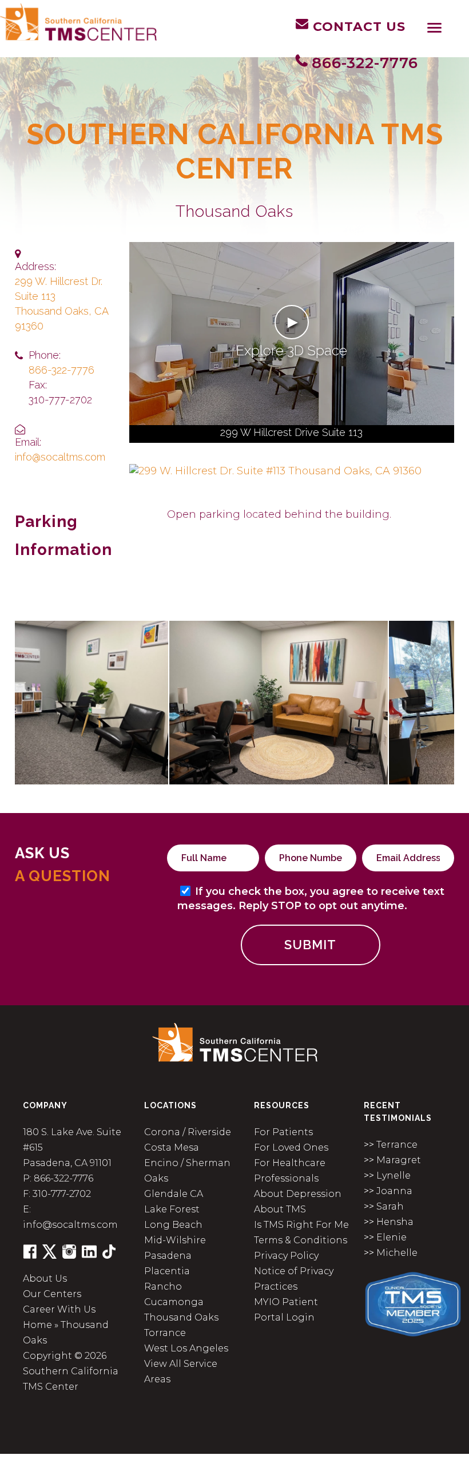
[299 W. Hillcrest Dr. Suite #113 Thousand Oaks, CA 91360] (275, 470)
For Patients (283, 1132)
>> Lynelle (387, 1175)
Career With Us (59, 1309)
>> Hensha (389, 1221)
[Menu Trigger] (434, 27)
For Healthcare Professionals (289, 1170)
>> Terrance (391, 1144)
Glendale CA (173, 1193)
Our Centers (52, 1293)
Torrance (165, 1332)
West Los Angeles (186, 1348)
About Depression (297, 1193)
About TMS (280, 1209)
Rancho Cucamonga (174, 1294)
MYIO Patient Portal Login (286, 1310)
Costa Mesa (171, 1147)
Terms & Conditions (300, 1240)
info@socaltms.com (60, 457)
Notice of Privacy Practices (293, 1279)
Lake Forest (172, 1209)
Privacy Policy (286, 1255)
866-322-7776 (61, 370)
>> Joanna (388, 1191)
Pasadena (168, 1255)
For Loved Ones (291, 1147)
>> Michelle (391, 1252)
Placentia (167, 1271)
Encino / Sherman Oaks (187, 1170)
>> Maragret (392, 1160)
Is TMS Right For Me (301, 1224)
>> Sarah (384, 1206)
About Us (45, 1278)
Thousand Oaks (181, 1317)
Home (37, 1324)
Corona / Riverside (187, 1132)
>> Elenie (385, 1237)
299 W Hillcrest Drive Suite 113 (291, 432)
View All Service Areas (180, 1371)
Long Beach (173, 1224)
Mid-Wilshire (175, 1240)
